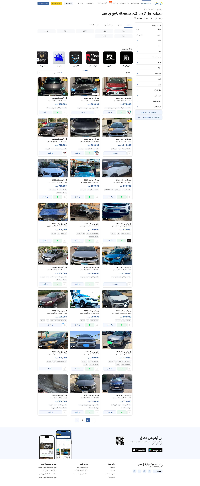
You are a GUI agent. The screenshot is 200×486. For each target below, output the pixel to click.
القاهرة (62, 233)
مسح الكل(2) (138, 18)
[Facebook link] (149, 471)
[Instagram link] (134, 471)
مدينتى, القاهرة (94, 320)
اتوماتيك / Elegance (93, 236)
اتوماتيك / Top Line (109, 190)
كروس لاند (107, 108)
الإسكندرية (62, 190)
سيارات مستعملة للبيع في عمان (47, 477)
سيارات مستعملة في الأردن (48, 470)
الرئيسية (113, 467)
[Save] (104, 80)
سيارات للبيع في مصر (82, 467)
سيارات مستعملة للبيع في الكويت (47, 467)
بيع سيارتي (55, 3)
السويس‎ (95, 108)
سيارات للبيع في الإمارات (81, 470)
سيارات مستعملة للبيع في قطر (47, 474)
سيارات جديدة (135, 3)
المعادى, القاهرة (125, 277)
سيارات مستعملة (146, 3)
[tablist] (85, 25)
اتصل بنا (112, 470)
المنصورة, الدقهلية (93, 405)
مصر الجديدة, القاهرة (60, 149)
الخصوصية (112, 477)
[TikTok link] (144, 471)
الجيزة (127, 190)
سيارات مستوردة (124, 3)
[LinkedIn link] (139, 471)
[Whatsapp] (121, 112)
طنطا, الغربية (94, 190)
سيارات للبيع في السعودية (81, 474)
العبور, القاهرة (94, 277)
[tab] (128, 25)
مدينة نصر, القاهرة (60, 108)
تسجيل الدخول (43, 3)
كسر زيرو (79, 108)
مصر (158, 471)
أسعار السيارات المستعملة (148, 112)
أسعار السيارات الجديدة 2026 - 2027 (148, 117)
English (67, 3)
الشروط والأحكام (110, 474)
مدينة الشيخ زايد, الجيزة (92, 233)
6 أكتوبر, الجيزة (125, 405)
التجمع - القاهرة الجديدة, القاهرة (122, 108)
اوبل (112, 108)
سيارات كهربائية (113, 3)
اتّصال (108, 112)
